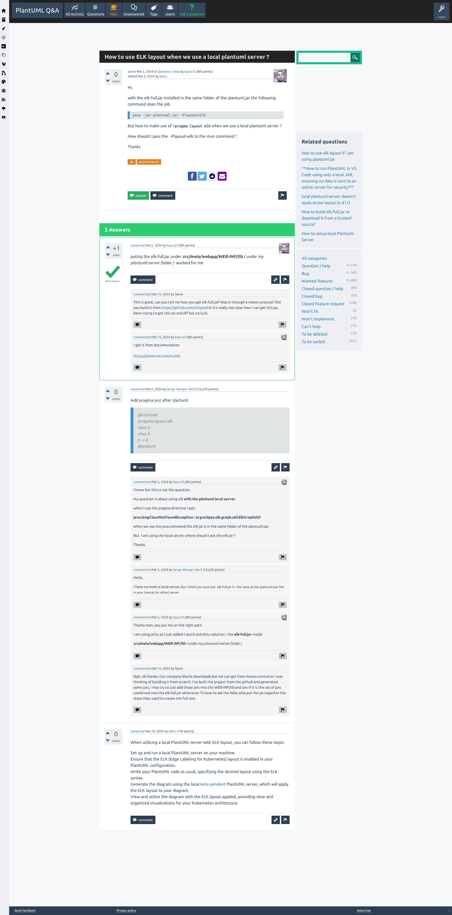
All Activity (75, 14)
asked (132, 71)
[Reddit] (212, 176)
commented (142, 294)
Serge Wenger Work (181, 389)
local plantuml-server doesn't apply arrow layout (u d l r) (328, 199)
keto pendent (212, 784)
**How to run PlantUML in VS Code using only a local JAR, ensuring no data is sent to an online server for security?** (329, 177)
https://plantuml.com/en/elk (156, 356)
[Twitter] (202, 176)
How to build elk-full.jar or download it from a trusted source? (326, 218)
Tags (153, 14)
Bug (305, 273)
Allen (172, 731)
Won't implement (318, 318)
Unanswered (133, 14)
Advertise (364, 910)
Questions (95, 14)
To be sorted (313, 341)
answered (137, 245)
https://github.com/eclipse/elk (186, 308)
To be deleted (314, 334)
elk (132, 161)
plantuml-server (149, 161)
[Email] (222, 176)
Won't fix (310, 311)
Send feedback (25, 910)
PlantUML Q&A (37, 10)
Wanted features (317, 281)
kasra (188, 71)
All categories (314, 258)
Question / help (168, 71)
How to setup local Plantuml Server (328, 236)
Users (170, 14)
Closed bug (312, 296)
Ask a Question (192, 14)
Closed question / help (322, 288)
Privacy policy (126, 910)
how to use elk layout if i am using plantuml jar (328, 156)
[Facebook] (192, 176)
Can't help (311, 326)
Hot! (113, 14)
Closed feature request (323, 303)
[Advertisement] (53, 101)
